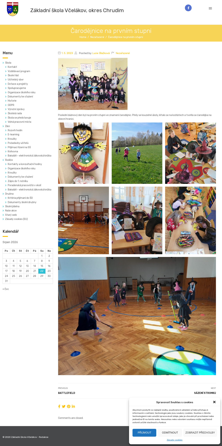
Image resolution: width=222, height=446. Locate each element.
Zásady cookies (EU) (16, 219)
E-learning (13, 134)
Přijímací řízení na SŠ (19, 147)
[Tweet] (63, 406)
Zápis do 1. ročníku (18, 181)
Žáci (7, 126)
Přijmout (144, 432)
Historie (12, 100)
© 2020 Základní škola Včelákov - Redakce (25, 437)
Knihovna (13, 151)
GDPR (11, 105)
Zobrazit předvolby (200, 432)
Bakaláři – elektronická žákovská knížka (29, 155)
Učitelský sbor (16, 79)
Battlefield (66, 393)
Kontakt (12, 66)
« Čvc (6, 289)
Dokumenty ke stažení (20, 96)
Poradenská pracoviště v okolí (24, 185)
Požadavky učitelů (18, 143)
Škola (8, 62)
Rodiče (9, 160)
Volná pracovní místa (19, 121)
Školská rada (15, 113)
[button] (215, 402)
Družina (9, 193)
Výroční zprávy (16, 109)
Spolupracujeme (17, 88)
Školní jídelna (12, 206)
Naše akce (11, 210)
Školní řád (13, 75)
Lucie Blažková (101, 53)
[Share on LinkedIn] (73, 406)
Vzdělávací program (19, 71)
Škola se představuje (19, 117)
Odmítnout (170, 432)
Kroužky (12, 138)
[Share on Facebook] (59, 406)
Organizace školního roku (21, 92)
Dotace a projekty (18, 83)
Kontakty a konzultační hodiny (25, 164)
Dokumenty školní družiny (22, 202)
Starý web (11, 214)
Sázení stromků (205, 393)
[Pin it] (68, 406)
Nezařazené (123, 53)
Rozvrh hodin (15, 130)
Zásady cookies (174, 440)
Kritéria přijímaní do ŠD (20, 197)
